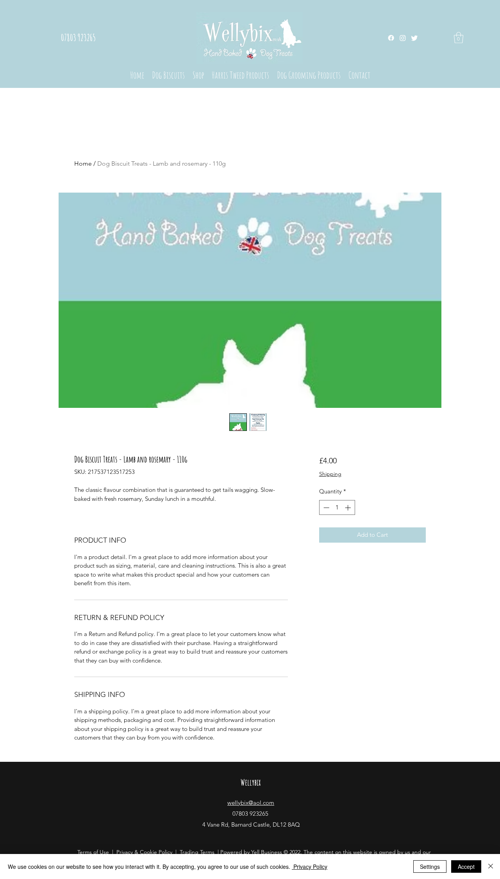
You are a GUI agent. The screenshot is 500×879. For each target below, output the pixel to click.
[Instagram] (403, 38)
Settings (430, 866)
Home (83, 163)
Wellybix (251, 782)
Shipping (330, 473)
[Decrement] (325, 507)
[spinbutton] (336, 507)
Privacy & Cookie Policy (144, 852)
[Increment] (348, 507)
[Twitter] (414, 38)
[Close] (490, 866)
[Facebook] (391, 38)
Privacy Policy (309, 866)
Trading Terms (197, 852)
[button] (458, 37)
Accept (466, 866)
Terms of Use (93, 852)
